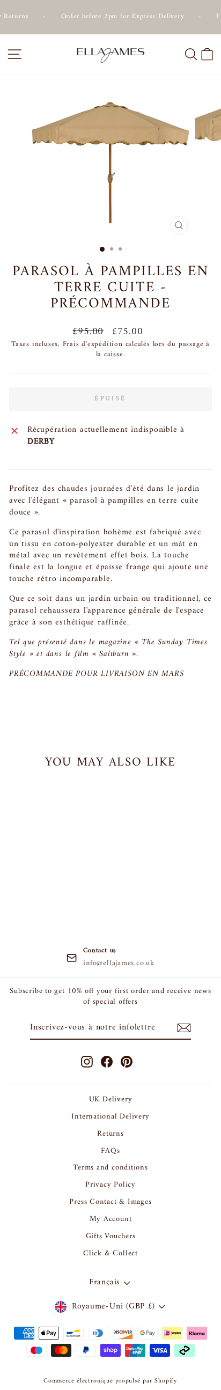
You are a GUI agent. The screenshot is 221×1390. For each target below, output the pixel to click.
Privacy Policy (110, 1185)
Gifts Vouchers (111, 1236)
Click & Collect (110, 1253)
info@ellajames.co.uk (118, 963)
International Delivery (110, 1116)
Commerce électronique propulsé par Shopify (110, 1381)
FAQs (110, 1151)
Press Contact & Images (110, 1202)
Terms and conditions (110, 1167)
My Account (111, 1219)
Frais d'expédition (93, 344)
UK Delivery (110, 1099)
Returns (110, 1134)
